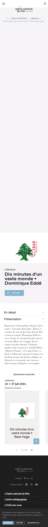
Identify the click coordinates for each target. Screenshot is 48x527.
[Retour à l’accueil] (24, 9)
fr (25, 478)
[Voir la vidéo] (36, 441)
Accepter (8, 523)
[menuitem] (25, 478)
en (28, 478)
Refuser (19, 523)
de (31, 478)
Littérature (34, 18)
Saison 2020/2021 (19, 18)
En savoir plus (33, 523)
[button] (3, 3)
